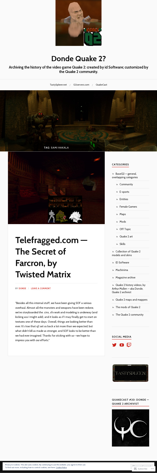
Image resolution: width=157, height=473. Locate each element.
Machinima (122, 270)
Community (126, 184)
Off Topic (125, 229)
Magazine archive (125, 277)
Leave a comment (41, 288)
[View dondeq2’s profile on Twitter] (115, 345)
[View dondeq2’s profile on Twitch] (129, 345)
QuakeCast (101, 84)
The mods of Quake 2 (128, 307)
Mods (123, 221)
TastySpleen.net (58, 84)
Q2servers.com (81, 84)
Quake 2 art (126, 236)
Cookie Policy (61, 467)
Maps (123, 214)
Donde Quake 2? (78, 58)
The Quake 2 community (130, 314)
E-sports (124, 191)
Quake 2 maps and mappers (131, 299)
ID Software (122, 262)
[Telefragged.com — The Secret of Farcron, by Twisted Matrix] (56, 223)
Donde (22, 288)
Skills (122, 244)
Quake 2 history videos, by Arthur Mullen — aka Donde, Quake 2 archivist (129, 288)
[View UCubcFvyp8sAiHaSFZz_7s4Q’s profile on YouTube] (122, 345)
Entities (124, 199)
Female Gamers (128, 206)
